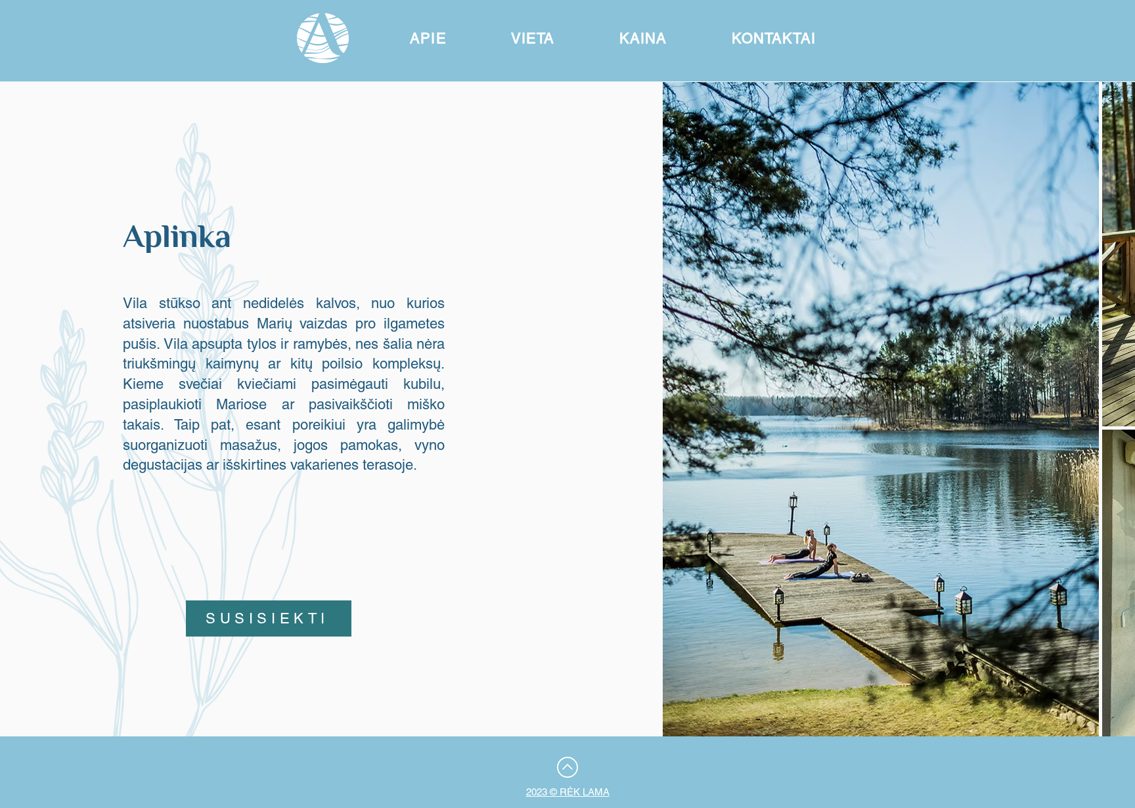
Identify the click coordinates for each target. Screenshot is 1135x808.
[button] (428, 38)
